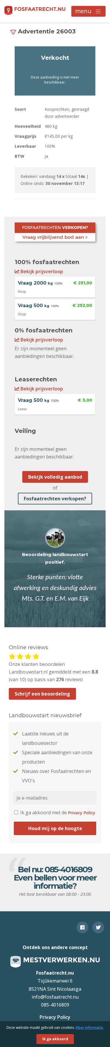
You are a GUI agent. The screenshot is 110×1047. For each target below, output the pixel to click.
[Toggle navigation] (88, 11)
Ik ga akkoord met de (57, 812)
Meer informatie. (90, 1027)
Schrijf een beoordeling (42, 694)
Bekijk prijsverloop (41, 271)
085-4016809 (68, 869)
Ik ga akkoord (55, 1038)
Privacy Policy (81, 812)
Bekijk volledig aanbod (55, 477)
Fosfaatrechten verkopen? (55, 498)
